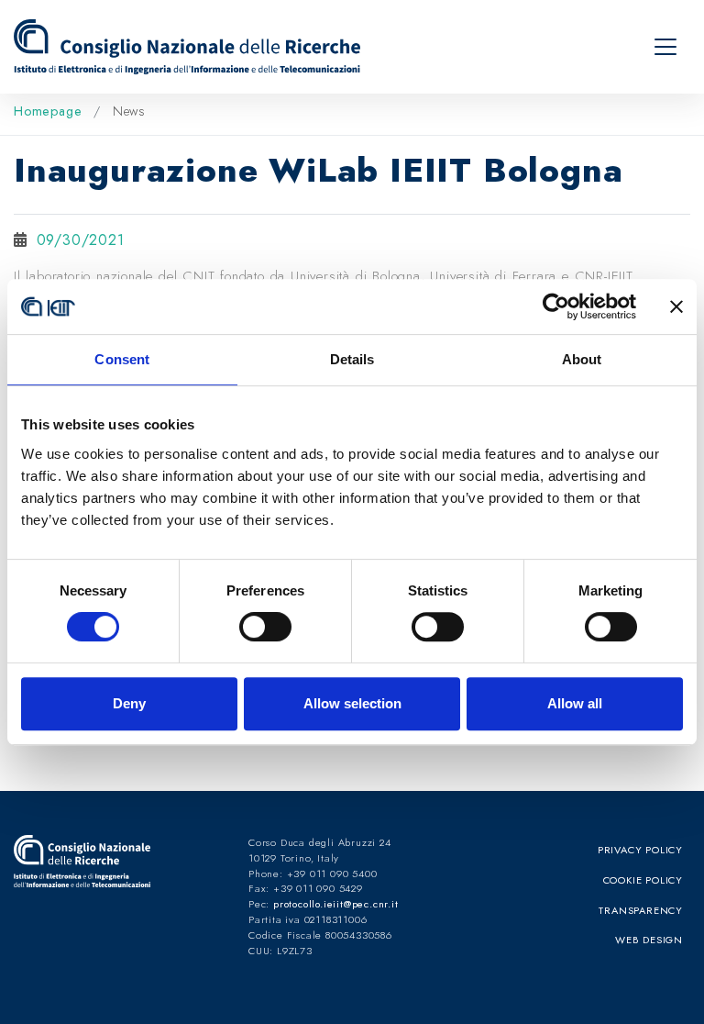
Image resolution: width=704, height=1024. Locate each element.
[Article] (191, 47)
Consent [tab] (121, 359)
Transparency (641, 910)
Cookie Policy (643, 880)
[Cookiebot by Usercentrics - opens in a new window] (556, 306)
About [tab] (582, 359)
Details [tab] (352, 359)
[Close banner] (676, 306)
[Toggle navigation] (665, 46)
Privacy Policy (640, 849)
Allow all (574, 703)
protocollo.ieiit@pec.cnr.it (336, 903)
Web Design (649, 939)
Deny (129, 703)
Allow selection (352, 703)
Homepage (50, 111)
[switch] (265, 626)
